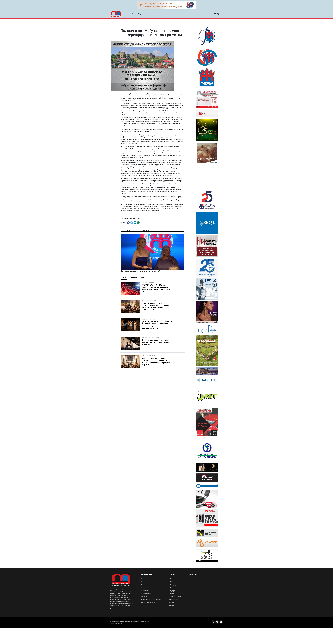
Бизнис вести (185, 14)
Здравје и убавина (176, 596)
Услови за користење (148, 602)
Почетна (144, 579)
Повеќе (112, 609)
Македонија (174, 599)
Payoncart (120, 623)
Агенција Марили (137, 14)
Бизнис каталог (151, 14)
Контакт (143, 588)
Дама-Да (144, 596)
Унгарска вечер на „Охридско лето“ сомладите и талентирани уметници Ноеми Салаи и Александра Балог (155, 306)
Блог (204, 14)
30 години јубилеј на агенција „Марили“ (140, 271)
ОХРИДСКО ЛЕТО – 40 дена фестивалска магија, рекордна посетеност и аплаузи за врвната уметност (156, 288)
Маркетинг (144, 585)
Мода (172, 605)
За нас (143, 582)
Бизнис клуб (196, 14)
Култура (173, 591)
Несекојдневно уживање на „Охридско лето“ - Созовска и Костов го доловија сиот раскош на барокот (157, 361)
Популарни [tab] (133, 278)
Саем (172, 602)
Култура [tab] (124, 278)
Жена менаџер (164, 14)
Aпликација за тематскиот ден (151, 599)
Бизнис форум (146, 594)
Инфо (172, 594)
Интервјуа (174, 14)
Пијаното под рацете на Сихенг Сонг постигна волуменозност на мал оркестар (157, 342)
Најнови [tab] (142, 278)
